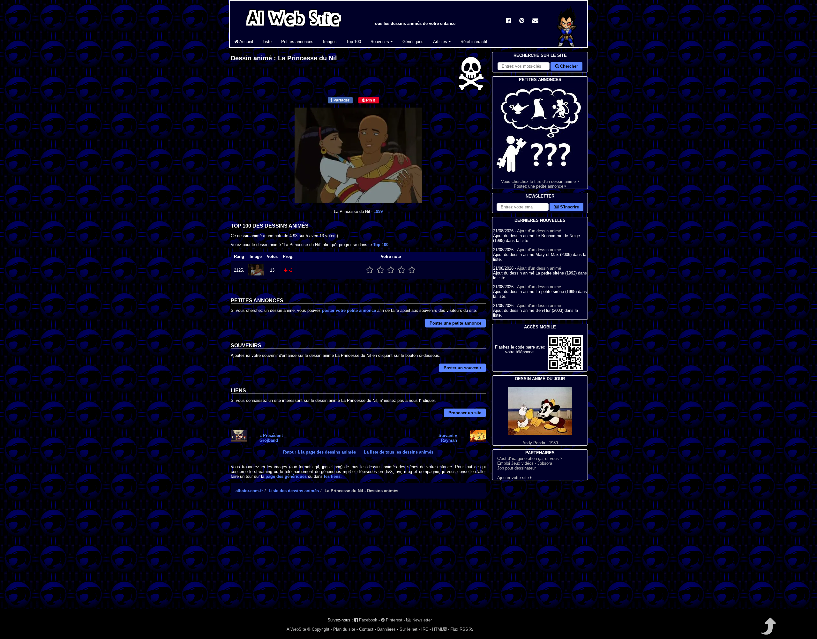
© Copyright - (319, 629)
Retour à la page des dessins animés (319, 452)
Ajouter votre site (513, 477)
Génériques (412, 41)
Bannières (386, 629)
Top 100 (353, 41)
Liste (267, 41)
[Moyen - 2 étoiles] (380, 270)
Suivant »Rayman (447, 438)
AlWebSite (296, 629)
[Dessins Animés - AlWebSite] (567, 45)
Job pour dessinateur (516, 468)
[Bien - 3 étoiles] (391, 270)
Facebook (367, 620)
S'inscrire (569, 207)
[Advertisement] (358, 559)
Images (330, 41)
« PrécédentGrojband (271, 438)
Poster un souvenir (462, 367)
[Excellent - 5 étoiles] (412, 270)
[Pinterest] (522, 21)
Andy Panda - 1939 (540, 442)
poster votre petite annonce (349, 310)
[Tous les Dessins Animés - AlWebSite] (293, 28)
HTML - (440, 629)
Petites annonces (297, 41)
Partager (341, 100)
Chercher (568, 66)
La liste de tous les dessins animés (398, 452)
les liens (332, 476)
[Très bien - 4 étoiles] (401, 270)
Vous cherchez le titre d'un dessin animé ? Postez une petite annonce (540, 184)
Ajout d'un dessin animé (539, 231)
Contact (366, 629)
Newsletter (421, 620)
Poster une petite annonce (455, 323)
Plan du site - (345, 629)
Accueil (245, 41)
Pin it (370, 100)
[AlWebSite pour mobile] (565, 368)
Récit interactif (474, 41)
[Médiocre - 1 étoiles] (369, 270)
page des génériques (286, 476)
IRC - (426, 629)
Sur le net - (410, 629)
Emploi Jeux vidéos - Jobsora (524, 463)
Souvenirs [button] (380, 41)
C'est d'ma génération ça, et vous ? (529, 458)
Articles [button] (440, 41)
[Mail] (535, 21)
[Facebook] (508, 21)
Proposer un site (464, 412)
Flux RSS (459, 629)
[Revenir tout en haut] (767, 630)
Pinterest (393, 620)
